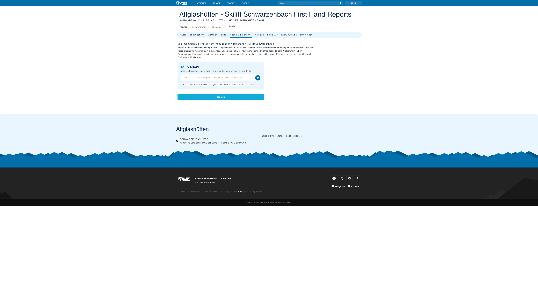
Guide (183, 35)
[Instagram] (349, 178)
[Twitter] (342, 178)
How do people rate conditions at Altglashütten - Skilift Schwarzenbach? (213, 84)
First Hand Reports (241, 35)
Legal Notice (182, 192)
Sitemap (226, 192)
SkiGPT (245, 3)
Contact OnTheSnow (206, 178)
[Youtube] (334, 178)
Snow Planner (289, 35)
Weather (202, 3)
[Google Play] (338, 185)
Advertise (226, 178)
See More (221, 97)
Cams (223, 35)
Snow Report (197, 35)
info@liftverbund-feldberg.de (280, 135)
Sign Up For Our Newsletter (205, 182)
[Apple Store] (353, 185)
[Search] (340, 3)
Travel (217, 3)
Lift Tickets (307, 35)
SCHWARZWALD (189, 20)
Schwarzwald (199, 27)
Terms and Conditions (211, 192)
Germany (216, 27)
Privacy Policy (195, 192)
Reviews (259, 35)
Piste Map (272, 35)
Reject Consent (258, 192)
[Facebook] (357, 178)
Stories (231, 3)
